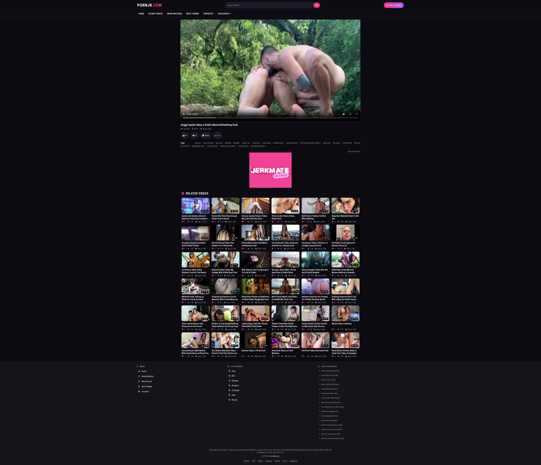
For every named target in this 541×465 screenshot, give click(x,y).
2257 (253, 461)
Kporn (285, 461)
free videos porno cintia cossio (332, 407)
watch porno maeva (328, 380)
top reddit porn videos (329, 389)
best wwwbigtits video (329, 416)
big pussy (256, 143)
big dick (228, 143)
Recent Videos (155, 14)
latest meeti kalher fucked (330, 398)
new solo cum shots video (331, 402)
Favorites (208, 14)
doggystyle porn (198, 146)
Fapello (277, 461)
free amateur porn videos (310, 143)
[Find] (316, 5)
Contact (246, 461)
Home (141, 14)
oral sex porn (243, 146)
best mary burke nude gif (330, 371)
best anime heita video (329, 393)
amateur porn (278, 143)
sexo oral (326, 143)
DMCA (260, 461)
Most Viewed (395, 5)
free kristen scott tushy (329, 375)
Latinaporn (294, 461)
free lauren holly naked (329, 420)
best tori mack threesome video (332, 438)
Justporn (268, 461)
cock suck (266, 143)
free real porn (212, 146)
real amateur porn (258, 146)
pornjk (149, 5)
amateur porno (292, 143)
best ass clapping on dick (330, 434)
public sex (246, 143)
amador (236, 143)
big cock (219, 143)
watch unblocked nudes (330, 384)
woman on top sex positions (331, 429)
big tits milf (347, 143)
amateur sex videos (228, 146)
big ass (198, 143)
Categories (224, 14)
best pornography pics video (331, 425)
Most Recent (147, 381)
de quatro (336, 143)
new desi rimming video (330, 411)
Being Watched (174, 14)
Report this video (354, 151)
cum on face (208, 143)
